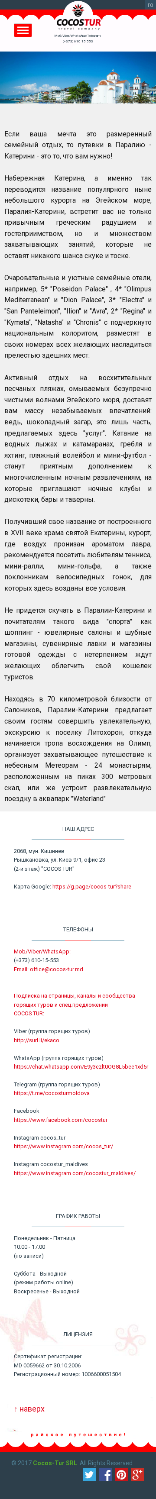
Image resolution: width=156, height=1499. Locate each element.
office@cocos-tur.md (56, 969)
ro (150, 4)
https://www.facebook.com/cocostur (60, 1120)
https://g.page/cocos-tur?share (91, 886)
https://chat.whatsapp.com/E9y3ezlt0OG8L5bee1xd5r (81, 1066)
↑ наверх (29, 1408)
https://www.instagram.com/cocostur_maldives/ (75, 1173)
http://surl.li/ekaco (36, 1040)
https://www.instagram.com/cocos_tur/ (63, 1146)
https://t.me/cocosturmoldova (52, 1093)
